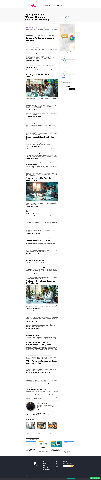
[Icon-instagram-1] (73, 1)
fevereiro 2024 (64, 69)
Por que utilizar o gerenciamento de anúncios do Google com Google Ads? (44, 448)
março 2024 (63, 67)
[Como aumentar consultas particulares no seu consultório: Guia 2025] (30, 425)
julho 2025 (63, 56)
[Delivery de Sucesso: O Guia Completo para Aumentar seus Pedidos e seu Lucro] (41, 425)
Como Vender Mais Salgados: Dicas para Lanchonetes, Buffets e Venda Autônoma (52, 431)
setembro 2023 (64, 71)
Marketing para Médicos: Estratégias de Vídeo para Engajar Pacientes (34, 415)
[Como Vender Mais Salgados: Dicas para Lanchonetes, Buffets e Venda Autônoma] (53, 425)
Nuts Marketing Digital (37, 27)
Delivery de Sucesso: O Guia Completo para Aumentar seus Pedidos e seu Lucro (41, 431)
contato (61, 5)
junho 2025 (63, 58)
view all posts (38, 409)
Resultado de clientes (52, 5)
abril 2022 (63, 77)
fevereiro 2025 (64, 60)
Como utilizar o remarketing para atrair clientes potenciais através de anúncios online (56, 449)
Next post (44, 413)
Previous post (39, 413)
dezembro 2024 (64, 64)
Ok (67, 478)
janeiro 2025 (63, 62)
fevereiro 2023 (64, 73)
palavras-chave (47, 262)
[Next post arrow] (57, 414)
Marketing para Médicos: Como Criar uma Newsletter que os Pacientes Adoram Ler (50, 415)
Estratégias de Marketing (29, 27)
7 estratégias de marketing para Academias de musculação (30, 450)
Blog (58, 5)
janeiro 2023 (63, 75)
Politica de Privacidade (71, 478)
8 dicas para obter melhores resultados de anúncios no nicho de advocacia (68, 450)
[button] (95, 478)
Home (43, 5)
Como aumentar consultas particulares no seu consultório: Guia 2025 (30, 431)
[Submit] (72, 466)
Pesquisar (68, 86)
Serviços (46, 5)
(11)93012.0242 (31, 1)
